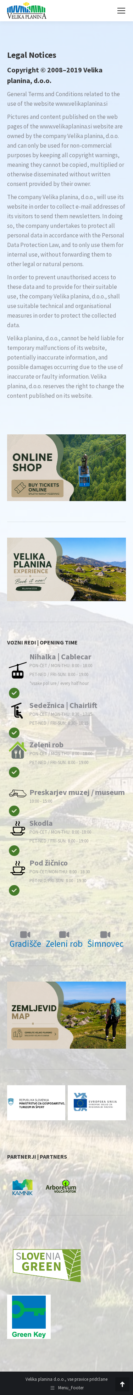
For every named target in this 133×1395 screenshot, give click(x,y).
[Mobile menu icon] (121, 10)
